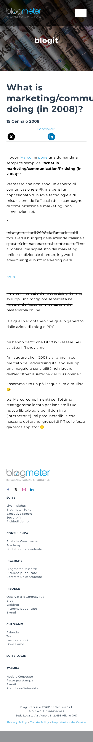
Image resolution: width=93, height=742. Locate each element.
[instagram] (24, 489)
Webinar (12, 604)
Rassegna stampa (19, 680)
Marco (25, 157)
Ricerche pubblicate (21, 573)
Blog (10, 600)
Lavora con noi (17, 640)
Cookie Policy (39, 722)
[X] (11, 136)
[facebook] (8, 489)
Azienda (12, 632)
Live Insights (16, 505)
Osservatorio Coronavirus (25, 596)
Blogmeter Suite (18, 509)
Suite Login (16, 655)
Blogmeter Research (21, 569)
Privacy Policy (17, 722)
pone (43, 157)
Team (10, 636)
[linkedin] (32, 489)
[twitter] (16, 489)
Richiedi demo (17, 521)
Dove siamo (15, 644)
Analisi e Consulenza (22, 541)
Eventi (11, 612)
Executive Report (19, 513)
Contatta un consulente (24, 549)
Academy (13, 545)
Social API (13, 517)
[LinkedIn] (51, 136)
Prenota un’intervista (22, 688)
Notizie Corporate (19, 676)
